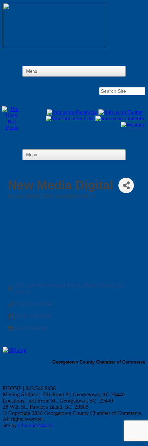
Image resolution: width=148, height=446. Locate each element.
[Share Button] (126, 185)
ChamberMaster (35, 425)
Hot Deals (12, 125)
